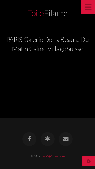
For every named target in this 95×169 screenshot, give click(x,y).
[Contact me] (66, 139)
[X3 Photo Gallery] (47, 139)
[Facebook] (29, 139)
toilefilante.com (54, 156)
